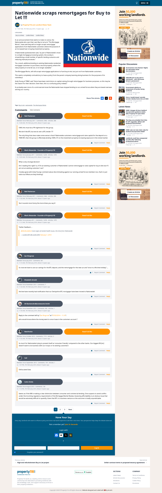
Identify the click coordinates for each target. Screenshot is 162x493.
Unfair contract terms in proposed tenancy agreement (124, 463)
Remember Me (21, 452)
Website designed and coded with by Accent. (97, 490)
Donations (116, 480)
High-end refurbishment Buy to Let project (33, 463)
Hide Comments (35, 110)
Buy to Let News (20, 35)
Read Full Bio (87, 116)
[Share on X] (106, 98)
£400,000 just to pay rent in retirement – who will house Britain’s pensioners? (135, 79)
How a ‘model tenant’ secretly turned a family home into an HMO (137, 98)
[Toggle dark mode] (137, 3)
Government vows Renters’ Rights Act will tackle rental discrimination (137, 69)
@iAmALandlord (26, 231)
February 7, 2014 (45, 235)
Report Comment (99, 143)
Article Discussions (119, 478)
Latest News (117, 475)
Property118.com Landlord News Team (37, 25)
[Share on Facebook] (102, 98)
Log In (96, 448)
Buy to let (22, 105)
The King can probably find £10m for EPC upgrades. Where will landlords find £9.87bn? (136, 121)
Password (51, 445)
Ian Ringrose (44, 315)
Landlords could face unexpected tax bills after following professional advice (136, 139)
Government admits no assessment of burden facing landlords (135, 89)
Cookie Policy (136, 480)
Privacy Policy (136, 478)
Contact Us (116, 483)
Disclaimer (135, 483)
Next (70, 409)
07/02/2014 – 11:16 (59, 315)
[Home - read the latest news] (73, 3)
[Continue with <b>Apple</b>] (61, 435)
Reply (108, 143)
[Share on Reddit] (110, 98)
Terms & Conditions (138, 475)
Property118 (65, 490)
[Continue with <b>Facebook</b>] (56, 435)
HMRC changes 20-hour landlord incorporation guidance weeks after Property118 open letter (136, 112)
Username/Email (19, 445)
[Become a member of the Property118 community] (133, 27)
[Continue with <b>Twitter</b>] (66, 435)
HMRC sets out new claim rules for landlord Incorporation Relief (137, 130)
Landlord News (30, 35)
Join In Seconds (71, 424)
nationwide (28, 105)
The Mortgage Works (39, 105)
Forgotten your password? (35, 452)
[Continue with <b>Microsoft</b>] (70, 435)
